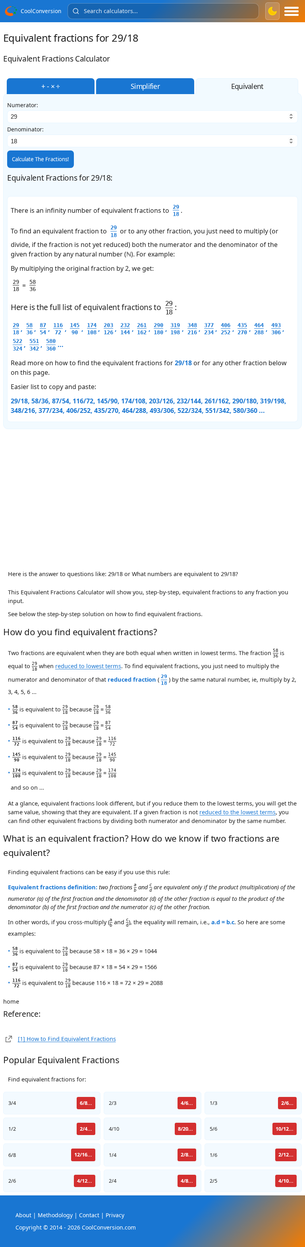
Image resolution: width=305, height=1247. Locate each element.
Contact (89, 1215)
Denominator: (25, 129)
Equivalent (247, 86)
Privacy (115, 1215)
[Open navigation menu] (291, 11)
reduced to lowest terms (88, 666)
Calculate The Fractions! (40, 159)
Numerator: (22, 105)
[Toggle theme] (272, 11)
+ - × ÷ (50, 86)
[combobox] (163, 11)
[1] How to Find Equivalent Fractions (67, 1039)
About (23, 1215)
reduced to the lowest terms (237, 812)
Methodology (55, 1215)
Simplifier (145, 86)
